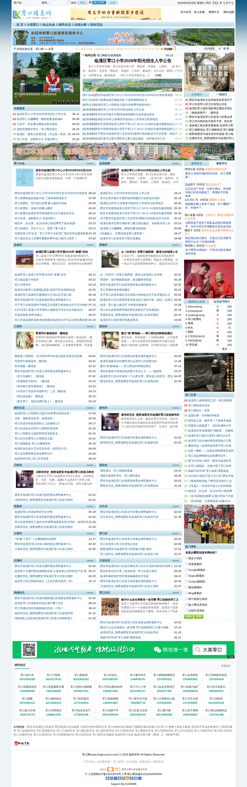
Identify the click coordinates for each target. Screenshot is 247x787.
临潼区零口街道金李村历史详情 (33, 511)
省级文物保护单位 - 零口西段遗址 (37, 129)
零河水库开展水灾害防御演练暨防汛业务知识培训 (124, 114)
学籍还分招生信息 (216, 169)
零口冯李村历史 (124, 730)
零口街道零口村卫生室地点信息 (208, 104)
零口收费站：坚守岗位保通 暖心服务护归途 (41, 203)
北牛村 (103, 506)
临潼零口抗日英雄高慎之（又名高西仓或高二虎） (44, 581)
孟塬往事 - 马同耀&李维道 (203, 415)
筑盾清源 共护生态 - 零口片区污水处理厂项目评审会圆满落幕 (51, 233)
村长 (190, 327)
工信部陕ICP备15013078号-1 (106, 774)
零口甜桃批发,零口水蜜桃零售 (33, 443)
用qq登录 (97, 2)
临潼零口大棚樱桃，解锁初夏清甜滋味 (40, 119)
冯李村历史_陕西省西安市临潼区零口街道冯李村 (65, 472)
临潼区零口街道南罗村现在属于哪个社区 (39, 603)
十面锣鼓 (98, 49)
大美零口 (33, 24)
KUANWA (130, 783)
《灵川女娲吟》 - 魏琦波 (29, 376)
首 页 (19, 24)
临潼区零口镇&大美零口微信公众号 (209, 435)
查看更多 (226, 666)
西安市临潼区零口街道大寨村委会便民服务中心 (43, 544)
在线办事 (80, 24)
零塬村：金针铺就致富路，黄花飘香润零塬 (125, 279)
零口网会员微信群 (107, 55)
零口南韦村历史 (105, 730)
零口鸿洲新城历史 (63, 734)
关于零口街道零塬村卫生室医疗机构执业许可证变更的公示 (135, 294)
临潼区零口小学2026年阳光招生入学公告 (41, 114)
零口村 (103, 533)
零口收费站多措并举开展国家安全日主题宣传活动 (44, 213)
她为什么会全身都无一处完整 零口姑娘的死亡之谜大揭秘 (134, 627)
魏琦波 (120, 49)
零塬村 (103, 244)
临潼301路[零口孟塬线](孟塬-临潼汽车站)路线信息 (45, 289)
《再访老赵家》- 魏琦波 (29, 396)
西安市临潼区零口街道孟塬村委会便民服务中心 (43, 299)
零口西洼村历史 (85, 730)
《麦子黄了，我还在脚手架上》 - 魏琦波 (39, 401)
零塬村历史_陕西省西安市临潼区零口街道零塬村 (129, 314)
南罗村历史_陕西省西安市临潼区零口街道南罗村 (44, 613)
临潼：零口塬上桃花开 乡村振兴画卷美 (123, 304)
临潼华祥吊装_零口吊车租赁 (32, 458)
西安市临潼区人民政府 (40, 726)
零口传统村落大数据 (120, 726)
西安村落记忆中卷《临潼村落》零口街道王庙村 (128, 571)
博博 (190, 323)
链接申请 (172, 734)
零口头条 (88, 95)
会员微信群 (103, 761)
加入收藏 (199, 12)
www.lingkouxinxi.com (104, 754)
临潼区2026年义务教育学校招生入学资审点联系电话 (126, 119)
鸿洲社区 (19, 592)
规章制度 (145, 761)
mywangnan (195, 310)
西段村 (103, 465)
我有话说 (96, 24)
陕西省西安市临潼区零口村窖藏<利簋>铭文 (126, 549)
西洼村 (103, 326)
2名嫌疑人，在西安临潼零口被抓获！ (122, 233)
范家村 (18, 506)
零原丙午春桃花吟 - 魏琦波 (52, 333)
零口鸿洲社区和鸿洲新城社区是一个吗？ (39, 608)
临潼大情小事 (142, 734)
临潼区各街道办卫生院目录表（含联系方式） (42, 448)
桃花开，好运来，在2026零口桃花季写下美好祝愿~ (45, 223)
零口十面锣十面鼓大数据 (175, 726)
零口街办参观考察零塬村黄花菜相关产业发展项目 (130, 309)
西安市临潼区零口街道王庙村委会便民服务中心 (128, 581)
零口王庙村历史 (42, 734)
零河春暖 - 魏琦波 (25, 366)
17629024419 (196, 336)
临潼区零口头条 (124, 734)
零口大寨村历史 (203, 730)
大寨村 (18, 533)
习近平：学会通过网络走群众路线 (37, 124)
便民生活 (64, 24)
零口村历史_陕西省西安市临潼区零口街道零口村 (129, 554)
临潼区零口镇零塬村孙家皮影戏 (119, 319)
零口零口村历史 (223, 730)
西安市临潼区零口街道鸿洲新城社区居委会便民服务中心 (48, 598)
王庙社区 (104, 560)
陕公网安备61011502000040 (144, 774)
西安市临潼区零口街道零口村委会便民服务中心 (128, 538)
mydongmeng (196, 315)
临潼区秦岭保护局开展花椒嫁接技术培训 (124, 576)
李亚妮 (193, 344)
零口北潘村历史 (23, 734)
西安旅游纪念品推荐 (67, 726)
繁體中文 (214, 12)
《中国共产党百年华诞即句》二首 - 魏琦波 (40, 391)
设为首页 (185, 12)
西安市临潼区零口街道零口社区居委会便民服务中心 (131, 622)
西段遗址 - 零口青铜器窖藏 (116, 470)
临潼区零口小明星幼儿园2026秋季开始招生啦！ (123, 104)
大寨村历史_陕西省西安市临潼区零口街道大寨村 (44, 549)
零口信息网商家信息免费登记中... (35, 453)
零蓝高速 (153, 49)
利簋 (89, 49)
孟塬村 (18, 244)
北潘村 (18, 560)
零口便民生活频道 (103, 734)
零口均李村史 (23, 284)
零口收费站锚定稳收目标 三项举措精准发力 (121, 99)
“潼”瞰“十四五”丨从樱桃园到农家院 (35, 538)
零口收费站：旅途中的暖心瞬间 (33, 208)
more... (91, 163)
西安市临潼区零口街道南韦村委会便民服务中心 (128, 437)
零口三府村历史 (65, 730)
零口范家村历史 (164, 730)
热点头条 (49, 24)
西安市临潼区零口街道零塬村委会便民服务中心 (128, 284)
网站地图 (228, 12)
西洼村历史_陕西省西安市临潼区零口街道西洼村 (129, 381)
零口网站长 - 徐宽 (199, 410)
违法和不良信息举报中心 (206, 726)
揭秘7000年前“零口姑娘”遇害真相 (120, 637)
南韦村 (103, 407)
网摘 (190, 331)
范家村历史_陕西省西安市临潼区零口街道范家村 (44, 526)
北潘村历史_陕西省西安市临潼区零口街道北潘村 (44, 576)
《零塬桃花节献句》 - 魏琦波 (32, 381)
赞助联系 (158, 761)
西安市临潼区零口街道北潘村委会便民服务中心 (43, 566)
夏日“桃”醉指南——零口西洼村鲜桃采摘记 (147, 333)
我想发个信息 (217, 199)
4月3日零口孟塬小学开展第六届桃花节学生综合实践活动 (49, 309)
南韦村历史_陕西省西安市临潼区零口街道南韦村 (150, 414)
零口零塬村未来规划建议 (115, 289)
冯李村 (18, 465)
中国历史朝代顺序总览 (93, 726)
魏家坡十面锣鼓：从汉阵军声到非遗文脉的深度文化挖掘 (48, 356)
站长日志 (130, 49)
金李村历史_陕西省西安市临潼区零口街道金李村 (129, 632)
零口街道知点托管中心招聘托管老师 (36, 428)
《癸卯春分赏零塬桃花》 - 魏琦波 (35, 386)
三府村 (18, 326)
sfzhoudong (195, 306)
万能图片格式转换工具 (146, 726)
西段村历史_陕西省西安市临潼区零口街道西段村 (129, 485)
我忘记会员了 (214, 184)
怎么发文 (211, 245)
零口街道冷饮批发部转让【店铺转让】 (38, 423)
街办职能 (131, 761)
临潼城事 (88, 109)
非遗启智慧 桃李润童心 (28, 314)
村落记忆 (110, 49)
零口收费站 (194, 319)
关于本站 (89, 761)
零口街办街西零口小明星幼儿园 (33, 438)
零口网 (40, 49)
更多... (158, 734)
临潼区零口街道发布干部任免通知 (120, 238)
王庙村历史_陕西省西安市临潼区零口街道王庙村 (129, 586)
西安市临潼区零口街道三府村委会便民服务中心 (43, 371)
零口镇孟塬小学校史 (27, 279)
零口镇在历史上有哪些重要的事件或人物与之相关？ (46, 238)
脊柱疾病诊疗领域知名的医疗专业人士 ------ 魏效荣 (131, 371)
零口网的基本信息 (199, 405)
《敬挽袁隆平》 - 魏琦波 (204, 112)
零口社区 (104, 592)
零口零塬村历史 (46, 730)
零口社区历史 (83, 734)
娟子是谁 (142, 49)
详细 (158, 75)
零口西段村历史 (144, 730)
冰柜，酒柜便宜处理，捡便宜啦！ (35, 418)
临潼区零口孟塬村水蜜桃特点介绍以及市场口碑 (43, 294)
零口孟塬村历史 (26, 730)
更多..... (226, 348)
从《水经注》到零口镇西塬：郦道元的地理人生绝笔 (131, 274)
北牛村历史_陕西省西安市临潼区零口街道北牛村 (129, 516)
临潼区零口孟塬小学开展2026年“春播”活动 (62, 251)
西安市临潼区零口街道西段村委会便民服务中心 (128, 480)
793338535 (195, 340)
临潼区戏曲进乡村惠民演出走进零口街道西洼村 (128, 361)
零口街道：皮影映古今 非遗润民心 (37, 139)
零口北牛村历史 (183, 730)
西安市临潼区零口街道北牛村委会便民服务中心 (128, 511)
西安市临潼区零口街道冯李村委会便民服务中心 (43, 494)
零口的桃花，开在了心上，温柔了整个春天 (40, 228)
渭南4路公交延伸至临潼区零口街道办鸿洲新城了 (44, 618)
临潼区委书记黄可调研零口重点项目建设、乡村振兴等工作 (130, 138)
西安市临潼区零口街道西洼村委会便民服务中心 (128, 356)
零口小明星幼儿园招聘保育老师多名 (36, 433)
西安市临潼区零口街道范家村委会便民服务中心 (43, 516)
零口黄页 (80, 49)
